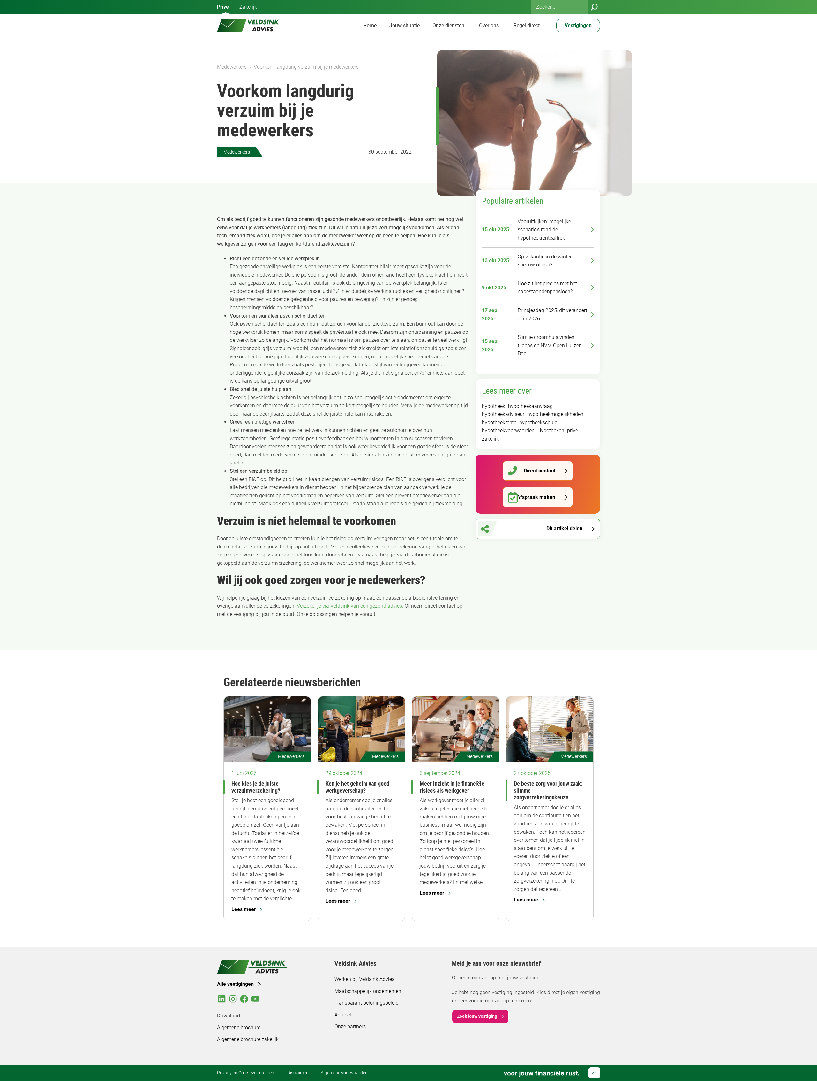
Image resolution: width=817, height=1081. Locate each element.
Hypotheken (550, 430)
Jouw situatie (404, 25)
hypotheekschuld (538, 422)
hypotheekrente (499, 422)
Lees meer (243, 909)
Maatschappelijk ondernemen (367, 991)
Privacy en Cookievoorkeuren (245, 1072)
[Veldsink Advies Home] (249, 25)
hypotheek (493, 406)
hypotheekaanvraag (530, 406)
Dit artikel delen (564, 528)
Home (370, 25)
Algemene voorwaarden (344, 1072)
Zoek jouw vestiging (477, 1016)
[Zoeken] (594, 7)
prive (572, 430)
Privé (223, 7)
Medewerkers (232, 67)
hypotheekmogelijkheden (555, 414)
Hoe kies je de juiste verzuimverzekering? (255, 787)
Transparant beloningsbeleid (366, 1003)
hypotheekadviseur (503, 414)
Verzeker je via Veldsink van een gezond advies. (350, 606)
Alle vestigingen (235, 984)
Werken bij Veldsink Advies (364, 979)
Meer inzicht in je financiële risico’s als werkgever (452, 787)
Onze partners (350, 1026)
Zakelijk (248, 7)
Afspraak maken (536, 497)
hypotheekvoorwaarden (508, 430)
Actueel (342, 1015)
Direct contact (539, 471)
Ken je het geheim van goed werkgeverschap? (357, 787)
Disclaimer (297, 1072)
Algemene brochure (238, 1027)
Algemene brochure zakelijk (248, 1039)
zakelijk (490, 439)
